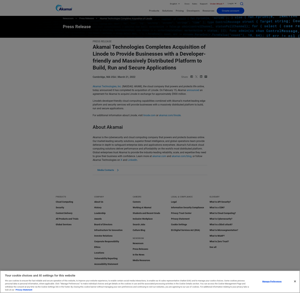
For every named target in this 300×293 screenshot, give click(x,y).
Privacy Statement (24, 290)
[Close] (295, 281)
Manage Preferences (272, 281)
